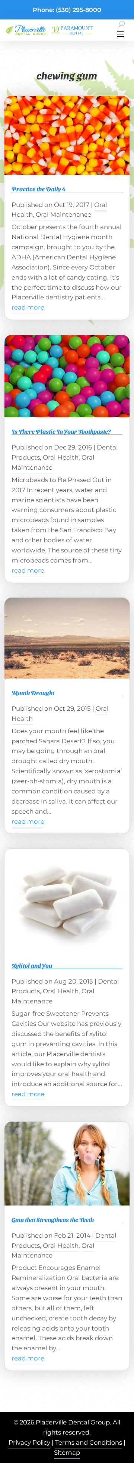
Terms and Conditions (88, 1442)
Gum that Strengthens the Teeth (53, 1219)
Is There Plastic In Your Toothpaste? (61, 431)
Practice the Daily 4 (39, 188)
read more (28, 307)
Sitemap (67, 1452)
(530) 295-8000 (78, 9)
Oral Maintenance (63, 214)
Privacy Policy (29, 1442)
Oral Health (61, 457)
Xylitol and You (32, 965)
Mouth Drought (33, 692)
